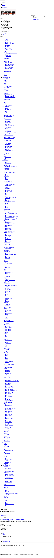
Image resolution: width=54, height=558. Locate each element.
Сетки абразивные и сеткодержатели (9, 247)
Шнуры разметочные (7, 155)
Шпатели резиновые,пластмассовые (10, 158)
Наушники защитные (8, 147)
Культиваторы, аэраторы (7, 275)
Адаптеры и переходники (9, 361)
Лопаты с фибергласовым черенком (10, 281)
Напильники (5, 413)
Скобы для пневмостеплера (9, 67)
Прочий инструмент (5, 160)
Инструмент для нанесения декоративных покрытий (11, 114)
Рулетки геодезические (7, 82)
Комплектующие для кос (8, 272)
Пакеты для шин (7, 44)
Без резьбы (6, 354)
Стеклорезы (5, 152)
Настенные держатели (8, 340)
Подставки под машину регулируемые (9, 70)
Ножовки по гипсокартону (9, 450)
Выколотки (5, 368)
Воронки (6, 40)
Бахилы (6, 142)
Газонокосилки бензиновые (9, 474)
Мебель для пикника (7, 283)
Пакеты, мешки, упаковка (9, 193)
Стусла (5, 461)
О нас (3, 4)
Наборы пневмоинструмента (9, 64)
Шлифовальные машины (9, 505)
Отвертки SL (7, 424)
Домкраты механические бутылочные (10, 54)
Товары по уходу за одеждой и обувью (10, 197)
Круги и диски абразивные (8, 212)
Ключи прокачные (8, 393)
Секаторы (5, 333)
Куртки (6, 178)
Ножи (4, 220)
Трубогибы (5, 436)
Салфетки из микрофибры (7, 468)
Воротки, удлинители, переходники (9, 364)
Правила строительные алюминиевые (9, 137)
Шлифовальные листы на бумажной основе (11, 254)
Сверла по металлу (8, 246)
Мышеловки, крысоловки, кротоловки (9, 172)
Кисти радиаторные (8, 122)
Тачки (6, 351)
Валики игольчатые (8, 109)
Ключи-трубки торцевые (9, 400)
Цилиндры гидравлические (8, 76)
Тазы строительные (6, 153)
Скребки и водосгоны (8, 48)
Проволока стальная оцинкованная (10, 97)
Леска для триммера (8, 477)
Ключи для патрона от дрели (9, 387)
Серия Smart (7, 295)
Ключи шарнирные (8, 398)
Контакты (3, 5)
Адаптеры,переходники (7, 259)
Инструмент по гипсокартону (8, 116)
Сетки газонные (6, 338)
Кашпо (5, 270)
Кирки (5, 447)
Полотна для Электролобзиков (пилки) (9, 231)
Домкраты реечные (8, 55)
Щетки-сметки (7, 51)
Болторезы (6, 203)
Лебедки (5, 484)
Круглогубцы (6, 401)
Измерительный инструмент (6, 77)
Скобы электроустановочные (8, 100)
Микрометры (6, 81)
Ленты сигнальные (8, 131)
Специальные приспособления (8, 73)
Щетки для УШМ (7, 257)
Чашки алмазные (6, 250)
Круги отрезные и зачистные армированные (11, 216)
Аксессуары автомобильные (8, 38)
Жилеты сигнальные (8, 143)
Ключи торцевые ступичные (9, 396)
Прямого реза (7, 335)
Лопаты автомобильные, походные (10, 278)
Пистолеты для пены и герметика (8, 135)
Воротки (6, 365)
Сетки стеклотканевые (7, 141)
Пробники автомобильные (7, 72)
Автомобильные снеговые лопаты (10, 341)
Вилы (4, 264)
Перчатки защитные (7, 441)
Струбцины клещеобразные (9, 458)
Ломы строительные (8, 445)
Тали (4, 74)
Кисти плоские (7, 121)
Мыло (4, 467)
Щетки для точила (8, 256)
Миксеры (6, 501)
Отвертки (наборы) (8, 421)
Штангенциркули (6, 87)
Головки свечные (7, 371)
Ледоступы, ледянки (7, 276)
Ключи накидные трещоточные (9, 392)
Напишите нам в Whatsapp (36, 19)
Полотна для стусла (8, 462)
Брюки (6, 177)
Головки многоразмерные (9, 369)
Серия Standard (7, 296)
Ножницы (5, 226)
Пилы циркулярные (8, 502)
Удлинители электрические (8, 181)
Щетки (5, 159)
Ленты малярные (7, 130)
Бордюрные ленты (8, 325)
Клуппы (6, 237)
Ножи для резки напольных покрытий (10, 221)
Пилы (4, 452)
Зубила (5, 378)
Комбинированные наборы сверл (10, 243)
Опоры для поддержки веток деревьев (10, 328)
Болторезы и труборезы (7, 202)
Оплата (3, 6)
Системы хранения (6, 339)
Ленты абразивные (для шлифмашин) (9, 219)
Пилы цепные (6, 488)
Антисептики (7, 189)
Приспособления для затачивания (8, 232)
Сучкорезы (5, 345)
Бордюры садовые (8, 326)
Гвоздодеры (5, 444)
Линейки (5, 80)
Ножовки (5, 449)
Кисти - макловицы (8, 119)
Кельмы (5, 117)
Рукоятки (6, 355)
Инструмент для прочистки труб (8, 167)
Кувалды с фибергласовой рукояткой (10, 404)
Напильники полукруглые (9, 417)
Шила (6, 199)
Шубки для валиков (8, 111)
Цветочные (7, 337)
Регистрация (4, 2)
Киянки (5, 379)
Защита (6, 317)
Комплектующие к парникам (9, 313)
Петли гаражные (6, 176)
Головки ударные (7, 372)
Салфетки (6, 194)
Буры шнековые (7, 262)
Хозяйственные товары (7, 188)
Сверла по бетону (8, 244)
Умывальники (6, 352)
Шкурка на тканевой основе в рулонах (11, 253)
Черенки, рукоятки (6, 353)
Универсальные (7, 304)
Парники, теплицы (6, 312)
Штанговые (7, 347)
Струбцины (5, 456)
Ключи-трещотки (7, 399)
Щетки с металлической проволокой (9, 255)
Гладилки (5, 113)
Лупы (4, 171)
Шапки (6, 311)
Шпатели (5, 156)
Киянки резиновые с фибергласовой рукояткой (12, 381)
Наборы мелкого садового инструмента (11, 285)
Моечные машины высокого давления (9, 59)
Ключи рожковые (7, 394)
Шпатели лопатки (8, 157)
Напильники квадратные (9, 415)
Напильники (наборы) (8, 414)
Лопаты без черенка (8, 279)
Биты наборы (7, 362)
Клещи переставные (8, 383)
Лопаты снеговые (8, 344)
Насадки (6, 207)
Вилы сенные (7, 265)
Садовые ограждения (7, 324)
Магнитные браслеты (8, 420)
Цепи (6, 489)
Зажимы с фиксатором (7, 377)
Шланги (6, 359)
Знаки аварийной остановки (9, 41)
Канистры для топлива (8, 42)
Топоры (6, 464)
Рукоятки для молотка (8, 411)
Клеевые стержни (6, 169)
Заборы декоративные (8, 327)
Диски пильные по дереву (7, 208)
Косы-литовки (7, 273)
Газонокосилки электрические (9, 475)
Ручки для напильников (8, 419)
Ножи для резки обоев (8, 222)
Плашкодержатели (8, 241)
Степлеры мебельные (7, 101)
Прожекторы (7, 174)
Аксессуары (7, 480)
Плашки (6, 240)
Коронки (6, 206)
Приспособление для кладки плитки (9, 138)
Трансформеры (6, 435)
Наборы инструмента (7, 412)
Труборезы (6, 204)
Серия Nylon (7, 292)
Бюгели (6, 108)
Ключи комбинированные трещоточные (11, 390)
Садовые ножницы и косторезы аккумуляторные (11, 493)
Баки (4, 260)
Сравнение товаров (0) (3, 515)
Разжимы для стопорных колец (8, 432)
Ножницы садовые (6, 305)
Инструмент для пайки (7, 165)
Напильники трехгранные (9, 418)
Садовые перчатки (8, 310)
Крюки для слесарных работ (8, 402)
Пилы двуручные (7, 453)
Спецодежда (5, 433)
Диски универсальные (7, 209)
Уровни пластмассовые (8, 86)
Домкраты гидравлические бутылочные (11, 53)
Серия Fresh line (7, 291)
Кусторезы (6, 306)
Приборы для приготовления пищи (9, 321)
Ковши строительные (7, 123)
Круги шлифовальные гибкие (9, 217)
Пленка (6, 318)
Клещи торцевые (7, 384)
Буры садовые (6, 261)
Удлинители (7, 366)
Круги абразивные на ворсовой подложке (11, 213)
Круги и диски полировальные (9, 214)
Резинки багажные (8, 46)
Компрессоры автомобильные (9, 43)
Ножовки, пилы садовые (7, 307)
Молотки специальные (8, 409)
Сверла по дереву (7, 245)
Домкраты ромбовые (8, 56)
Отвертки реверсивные (8, 427)
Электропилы (7, 491)
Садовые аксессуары (7, 323)
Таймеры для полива (7, 348)
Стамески (5, 455)
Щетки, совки (7, 200)
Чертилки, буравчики (7, 437)
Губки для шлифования (8, 234)
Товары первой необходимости (6, 465)
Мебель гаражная (6, 58)
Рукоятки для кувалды (8, 405)
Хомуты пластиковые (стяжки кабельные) (11, 104)
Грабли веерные (7, 267)
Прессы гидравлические (7, 71)
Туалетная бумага (7, 198)
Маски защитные (6, 439)
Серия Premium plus (8, 294)
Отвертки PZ (7, 423)
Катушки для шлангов (8, 357)
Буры (6, 205)
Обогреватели (6, 487)
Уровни (5, 84)
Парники (6, 314)
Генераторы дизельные (8, 482)
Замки (4, 161)
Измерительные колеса (7, 79)
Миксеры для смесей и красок (8, 133)
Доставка (3, 534)
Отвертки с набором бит (8, 428)
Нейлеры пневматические (9, 65)
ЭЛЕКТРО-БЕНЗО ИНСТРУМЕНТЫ (7, 470)
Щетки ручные (7, 258)
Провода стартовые (8, 45)
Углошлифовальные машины (9, 504)
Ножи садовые (6, 302)
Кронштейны (6, 93)
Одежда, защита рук (6, 308)
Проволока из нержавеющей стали (10, 95)
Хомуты (5, 103)
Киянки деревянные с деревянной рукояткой (11, 380)
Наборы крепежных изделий (8, 94)
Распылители (6, 322)
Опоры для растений (8, 329)
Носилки (6, 350)
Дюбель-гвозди (6, 90)
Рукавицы (6, 309)
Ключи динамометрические (9, 386)
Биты (4, 360)
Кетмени (6, 299)
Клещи (5, 382)
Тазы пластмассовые (8, 196)
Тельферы (5, 75)
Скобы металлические (7, 99)
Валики (5, 107)
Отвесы (5, 134)
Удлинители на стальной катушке (10, 184)
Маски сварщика (7, 145)
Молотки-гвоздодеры (8, 410)
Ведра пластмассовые (8, 190)
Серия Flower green (8, 289)
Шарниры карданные (8, 367)
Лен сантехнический (8, 127)
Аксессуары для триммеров (9, 473)
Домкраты (5, 52)
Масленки (5, 57)
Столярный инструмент (5, 442)
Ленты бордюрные (8, 128)
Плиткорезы (5, 136)
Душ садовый (6, 268)
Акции (3, 34)
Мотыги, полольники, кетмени (8, 298)
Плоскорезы (5, 319)
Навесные (6, 162)
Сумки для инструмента (7, 180)
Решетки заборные (8, 331)
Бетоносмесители (6, 472)
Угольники (5, 83)
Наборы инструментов (5, 106)
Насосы (5, 486)
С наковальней (7, 336)
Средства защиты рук (7, 434)
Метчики (6, 238)
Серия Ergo (7, 288)
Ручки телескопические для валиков (9, 139)
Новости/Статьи (4, 33)
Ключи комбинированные (9, 389)
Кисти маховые (7, 120)
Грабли (5, 266)
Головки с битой (7, 370)
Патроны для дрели (6, 430)
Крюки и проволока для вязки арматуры (9, 125)
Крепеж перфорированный (8, 92)
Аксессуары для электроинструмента (9, 471)
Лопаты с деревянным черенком (10, 280)
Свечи (6, 195)
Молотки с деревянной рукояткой (10, 407)
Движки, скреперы (8, 343)
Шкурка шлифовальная (7, 251)
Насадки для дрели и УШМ (9, 236)
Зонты (5, 269)
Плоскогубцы (6, 431)
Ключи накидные (7, 391)
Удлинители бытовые (8, 182)
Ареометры (7, 39)
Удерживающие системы (9, 150)
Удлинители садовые (8, 185)
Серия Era (6, 287)
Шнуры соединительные (9, 186)
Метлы (5, 297)
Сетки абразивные (8, 248)
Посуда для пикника (7, 320)
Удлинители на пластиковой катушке (10, 183)
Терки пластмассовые (7, 154)
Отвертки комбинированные (9, 426)
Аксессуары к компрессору (9, 62)
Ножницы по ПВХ (8, 228)
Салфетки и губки (8, 47)
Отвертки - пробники (8, 422)
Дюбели (5, 89)
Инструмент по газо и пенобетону (9, 115)
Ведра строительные (7, 112)
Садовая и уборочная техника (8, 492)
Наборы (6, 358)
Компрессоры (6, 483)
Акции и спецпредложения (6, 541)
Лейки (5, 277)
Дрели (6, 499)
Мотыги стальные (8, 300)
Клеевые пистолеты (6, 168)
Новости (3, 540)
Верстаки (5, 443)
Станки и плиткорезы (7, 495)
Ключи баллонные (8, 385)
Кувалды (5, 403)
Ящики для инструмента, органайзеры (9, 201)
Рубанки (5, 454)
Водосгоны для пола (8, 342)
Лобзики (6, 500)
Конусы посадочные (8, 284)
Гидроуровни (6, 78)
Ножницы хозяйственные (9, 229)
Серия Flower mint (8, 290)
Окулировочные (7, 303)
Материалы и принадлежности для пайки (11, 166)
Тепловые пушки (6, 497)
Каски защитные (7, 144)
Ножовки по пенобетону (9, 451)
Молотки (5, 406)
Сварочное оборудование (7, 494)
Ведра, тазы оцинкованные (8, 263)
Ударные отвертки (8, 429)
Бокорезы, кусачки (6, 363)
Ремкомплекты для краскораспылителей (11, 66)
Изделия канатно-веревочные (8, 164)
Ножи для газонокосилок (9, 478)
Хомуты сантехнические (8, 105)
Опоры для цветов (8, 330)
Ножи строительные (8, 224)
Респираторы (7, 149)
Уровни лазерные (7, 85)
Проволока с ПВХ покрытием (9, 96)
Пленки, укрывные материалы (8, 316)
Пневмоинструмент (6, 61)
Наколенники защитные (8, 146)
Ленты (5, 126)
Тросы (5, 102)
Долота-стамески (6, 446)
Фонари (6, 175)
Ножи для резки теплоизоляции (10, 223)
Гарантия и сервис (4, 7)
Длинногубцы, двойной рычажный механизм (12, 376)
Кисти (5, 118)
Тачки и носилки (6, 349)
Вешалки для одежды (8, 191)
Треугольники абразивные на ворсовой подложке (12, 218)
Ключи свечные (7, 395)
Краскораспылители (8, 63)
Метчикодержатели (8, 239)
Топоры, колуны (6, 463)
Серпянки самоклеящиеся (7, 140)
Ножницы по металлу (8, 227)
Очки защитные (7, 148)
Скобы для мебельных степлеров (8, 98)
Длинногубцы (6, 374)
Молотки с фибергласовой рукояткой (10, 408)
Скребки (5, 249)
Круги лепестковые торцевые (9, 215)
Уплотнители (6, 187)
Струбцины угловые (8, 460)
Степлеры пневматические (9, 68)
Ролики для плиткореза (7, 242)
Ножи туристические (8, 225)
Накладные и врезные (8, 163)
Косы (4, 271)
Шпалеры (6, 332)
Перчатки (5, 60)
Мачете (5, 282)
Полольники (7, 301)
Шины (6, 490)
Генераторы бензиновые (8, 481)
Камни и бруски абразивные (9, 235)
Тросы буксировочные (8, 49)
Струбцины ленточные (8, 459)
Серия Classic (7, 286)
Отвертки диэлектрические (9, 425)
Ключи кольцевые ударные (9, 388)
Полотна (6, 230)
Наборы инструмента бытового (8, 448)
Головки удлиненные (8, 373)
